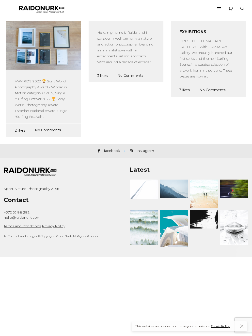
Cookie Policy (220, 326)
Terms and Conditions (22, 226)
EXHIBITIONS (192, 32)
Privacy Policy (53, 226)
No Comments (48, 130)
